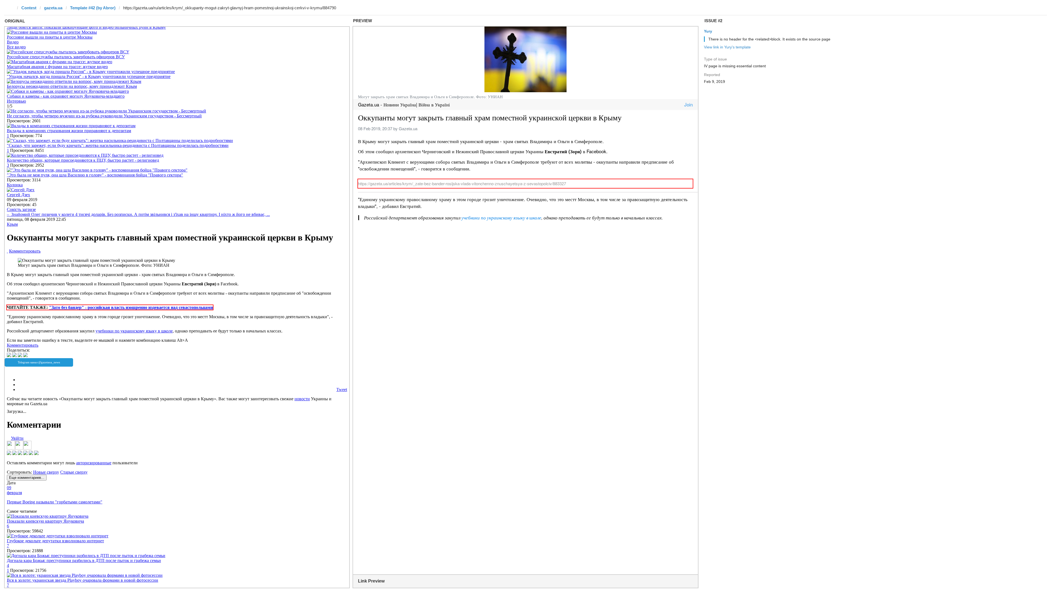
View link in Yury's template (727, 47)
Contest (28, 7)
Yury (708, 31)
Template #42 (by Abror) (93, 7)
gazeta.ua (53, 7)
